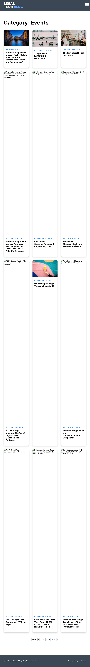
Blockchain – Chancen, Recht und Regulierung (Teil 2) (44, 243)
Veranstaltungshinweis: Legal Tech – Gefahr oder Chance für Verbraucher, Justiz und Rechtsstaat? (16, 57)
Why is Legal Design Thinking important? (44, 284)
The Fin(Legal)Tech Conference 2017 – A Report (16, 622)
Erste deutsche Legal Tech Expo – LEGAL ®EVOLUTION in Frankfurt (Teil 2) (44, 623)
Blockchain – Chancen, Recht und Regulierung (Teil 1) (72, 243)
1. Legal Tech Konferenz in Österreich (40, 55)
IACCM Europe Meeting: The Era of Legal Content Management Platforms (15, 435)
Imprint (83, 661)
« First (34, 640)
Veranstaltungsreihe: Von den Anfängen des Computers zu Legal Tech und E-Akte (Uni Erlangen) (16, 246)
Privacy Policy (73, 661)
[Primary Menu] (87, 4)
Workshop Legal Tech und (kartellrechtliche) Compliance (73, 434)
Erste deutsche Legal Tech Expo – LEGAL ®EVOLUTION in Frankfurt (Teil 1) (73, 623)
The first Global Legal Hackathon (73, 54)
